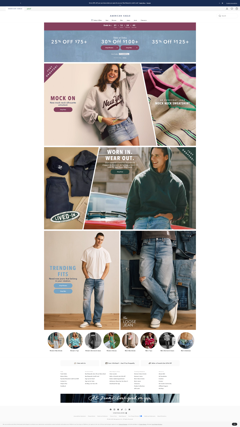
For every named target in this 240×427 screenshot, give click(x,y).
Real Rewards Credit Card (92, 376)
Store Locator (113, 374)
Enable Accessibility (231, 3)
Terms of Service (123, 424)
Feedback (63, 386)
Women (114, 20)
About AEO (162, 374)
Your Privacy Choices (157, 424)
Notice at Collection (102, 416)
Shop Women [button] (109, 48)
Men (121, 20)
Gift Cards (137, 388)
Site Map (161, 388)
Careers (161, 381)
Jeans (128, 20)
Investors (161, 379)
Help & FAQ (63, 383)
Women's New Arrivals (140, 374)
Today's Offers (97, 20)
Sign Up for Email (90, 379)
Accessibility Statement (80, 416)
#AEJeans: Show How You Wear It (119, 381)
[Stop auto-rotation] (222, 3)
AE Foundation (163, 376)
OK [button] (235, 424)
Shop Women (124, 3)
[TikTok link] (122, 410)
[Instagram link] (114, 410)
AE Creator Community (165, 383)
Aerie (135, 20)
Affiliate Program (163, 386)
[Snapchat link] (125, 410)
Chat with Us (81, 363)
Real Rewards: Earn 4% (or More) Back (95, 374)
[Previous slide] (21, 3)
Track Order (63, 374)
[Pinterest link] (118, 410)
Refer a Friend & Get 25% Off (117, 376)
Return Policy (63, 376)
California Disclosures (149, 416)
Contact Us (63, 381)
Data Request (122, 416)
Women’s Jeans (138, 376)
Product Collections (139, 386)
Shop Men (132, 3)
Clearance (144, 20)
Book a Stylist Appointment (117, 379)
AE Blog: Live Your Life (91, 383)
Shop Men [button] (129, 48)
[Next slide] (219, 3)
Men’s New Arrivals (139, 379)
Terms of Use (113, 416)
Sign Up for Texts (89, 381)
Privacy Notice (142, 424)
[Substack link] (129, 410)
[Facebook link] (110, 410)
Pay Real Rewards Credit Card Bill (69, 379)
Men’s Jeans (137, 381)
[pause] (190, 236)
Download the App (115, 383)
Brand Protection (162, 416)
